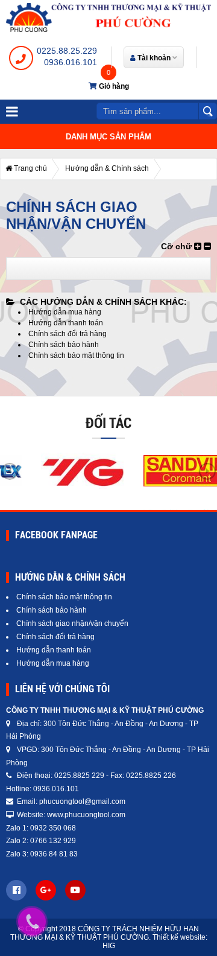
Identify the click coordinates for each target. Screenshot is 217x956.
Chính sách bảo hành (63, 344)
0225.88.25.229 (67, 51)
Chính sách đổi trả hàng (67, 334)
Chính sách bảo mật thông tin (76, 355)
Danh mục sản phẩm (108, 136)
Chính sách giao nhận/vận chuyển (72, 623)
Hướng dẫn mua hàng (64, 312)
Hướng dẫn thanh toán (65, 323)
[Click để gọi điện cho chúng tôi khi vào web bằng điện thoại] (32, 921)
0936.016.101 (70, 62)
